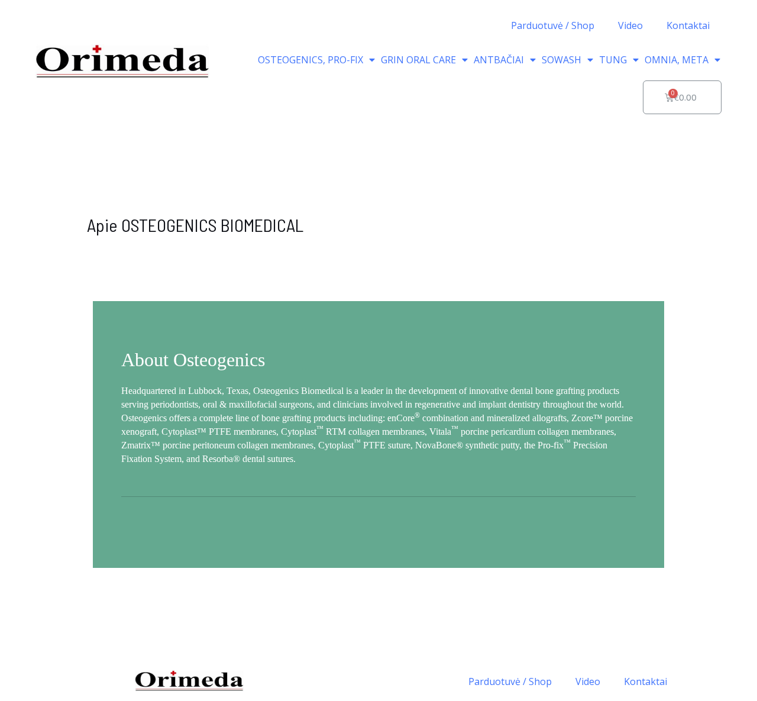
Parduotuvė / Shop (552, 25)
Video (630, 25)
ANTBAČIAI (499, 59)
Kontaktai (688, 25)
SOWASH (561, 59)
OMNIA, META (677, 59)
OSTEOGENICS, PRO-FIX (310, 59)
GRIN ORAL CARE (418, 59)
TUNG (613, 59)
